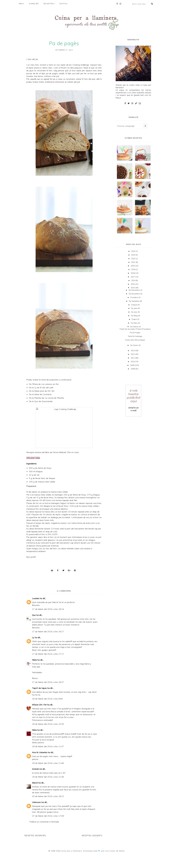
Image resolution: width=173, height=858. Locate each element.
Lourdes (35, 598)
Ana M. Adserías (39, 752)
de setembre (134, 301)
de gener (134, 345)
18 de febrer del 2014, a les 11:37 (48, 746)
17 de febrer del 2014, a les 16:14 (48, 609)
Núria (34, 660)
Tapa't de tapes (39, 688)
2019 (133, 269)
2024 (133, 251)
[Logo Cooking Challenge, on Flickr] (64, 427)
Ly (33, 637)
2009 (132, 365)
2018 (133, 273)
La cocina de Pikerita (54, 398)
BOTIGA (63, 4)
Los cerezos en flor (50, 384)
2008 (133, 369)
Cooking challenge (80, 65)
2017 (133, 277)
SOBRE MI (34, 4)
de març (134, 323)
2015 (133, 284)
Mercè (35, 782)
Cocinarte (47, 394)
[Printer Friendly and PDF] (53, 570)
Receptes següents (92, 835)
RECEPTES (48, 4)
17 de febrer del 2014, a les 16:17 (48, 631)
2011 (133, 358)
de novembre (134, 294)
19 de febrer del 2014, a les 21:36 (48, 776)
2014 (133, 288)
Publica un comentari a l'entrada (44, 821)
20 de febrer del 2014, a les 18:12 (48, 796)
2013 (133, 351)
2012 (133, 354)
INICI (21, 4)
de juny (134, 312)
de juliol (134, 308)
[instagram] (121, 3)
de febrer (134, 327)
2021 (133, 262)
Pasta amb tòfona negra (135, 340)
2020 (133, 266)
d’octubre (134, 297)
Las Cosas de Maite (115, 851)
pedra (44, 545)
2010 (133, 362)
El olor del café (46, 387)
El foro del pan (88, 79)
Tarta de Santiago (135, 336)
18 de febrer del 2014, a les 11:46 (48, 763)
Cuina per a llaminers (71, 851)
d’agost (134, 305)
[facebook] (118, 3)
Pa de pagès (135, 333)
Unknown (36, 802)
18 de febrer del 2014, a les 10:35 (48, 724)
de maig (134, 316)
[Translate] (145, 125)
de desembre (134, 290)
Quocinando (47, 401)
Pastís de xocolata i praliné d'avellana (135, 329)
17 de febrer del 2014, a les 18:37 (48, 682)
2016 (133, 280)
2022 (133, 259)
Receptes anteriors (35, 835)
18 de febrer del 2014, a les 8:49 (47, 698)
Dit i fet (50, 391)
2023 (133, 255)
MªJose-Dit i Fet (39, 704)
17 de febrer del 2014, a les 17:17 (48, 654)
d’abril (134, 319)
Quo (34, 615)
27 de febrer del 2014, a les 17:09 (48, 816)
